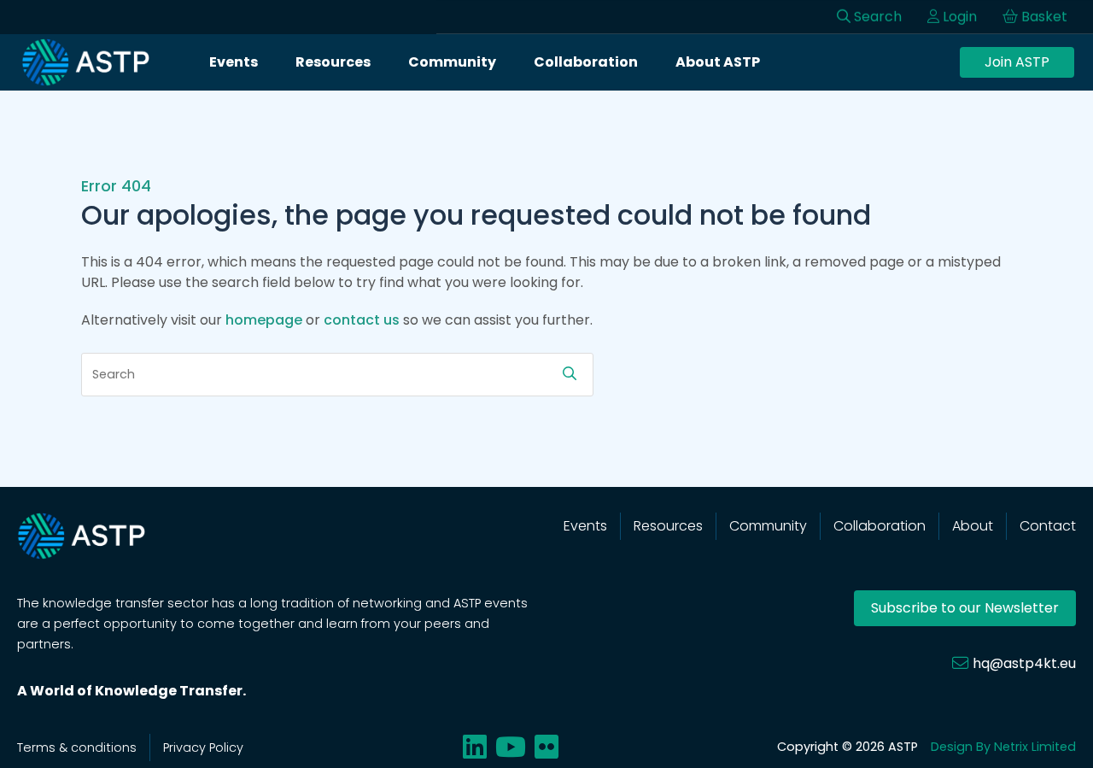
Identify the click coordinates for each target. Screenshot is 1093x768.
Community (452, 62)
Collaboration (586, 62)
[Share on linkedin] (475, 747)
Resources (333, 62)
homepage (263, 320)
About (972, 526)
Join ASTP (1017, 62)
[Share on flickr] (546, 747)
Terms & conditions (77, 747)
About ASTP (717, 62)
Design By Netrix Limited (1003, 746)
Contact (1048, 526)
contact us (362, 320)
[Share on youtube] (510, 747)
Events (233, 62)
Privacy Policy (203, 747)
